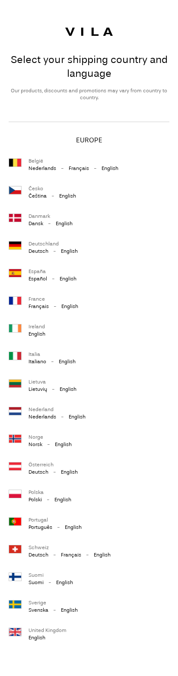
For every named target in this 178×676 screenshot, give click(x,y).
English (110, 168)
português (40, 527)
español (38, 279)
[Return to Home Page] (89, 31)
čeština (38, 196)
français (79, 168)
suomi (36, 582)
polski (35, 500)
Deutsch (38, 251)
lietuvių (38, 389)
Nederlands (42, 168)
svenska (38, 610)
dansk (36, 223)
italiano (37, 361)
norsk (35, 444)
